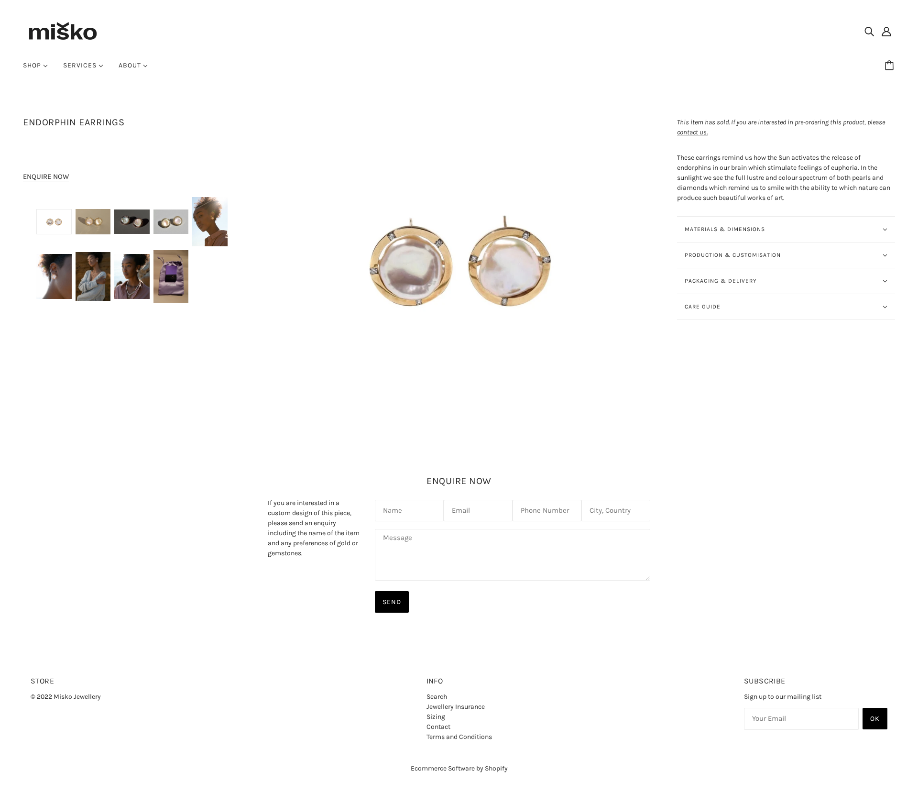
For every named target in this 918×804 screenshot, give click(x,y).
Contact (438, 727)
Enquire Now (46, 176)
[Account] (886, 31)
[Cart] (891, 65)
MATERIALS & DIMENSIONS (725, 229)
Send (391, 602)
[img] (869, 31)
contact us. (692, 132)
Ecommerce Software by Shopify (459, 768)
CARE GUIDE (703, 306)
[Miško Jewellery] (62, 30)
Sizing (435, 717)
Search (436, 697)
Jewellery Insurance (455, 707)
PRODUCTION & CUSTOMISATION (733, 255)
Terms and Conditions (459, 737)
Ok (875, 719)
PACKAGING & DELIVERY (721, 280)
